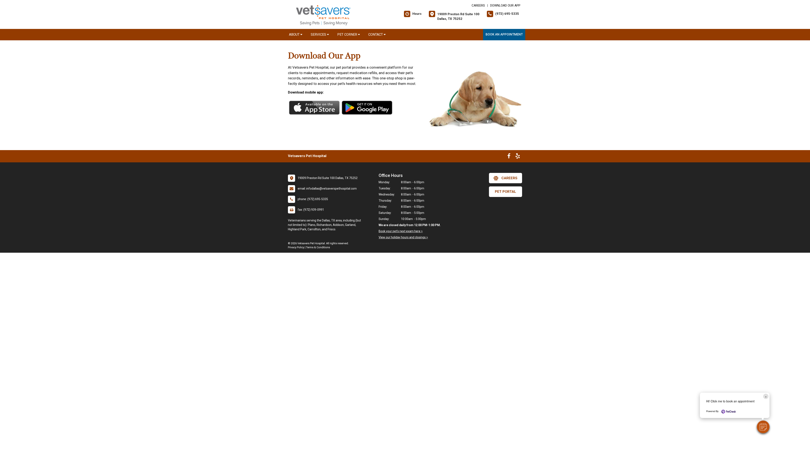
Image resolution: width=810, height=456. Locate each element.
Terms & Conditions (318, 247)
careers (509, 178)
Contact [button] (376, 35)
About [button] (294, 35)
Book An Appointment (504, 34)
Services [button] (319, 35)
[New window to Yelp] (517, 157)
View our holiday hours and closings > (403, 237)
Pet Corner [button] (347, 35)
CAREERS (478, 5)
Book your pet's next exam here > (401, 231)
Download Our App (505, 5)
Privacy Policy (296, 247)
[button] (763, 427)
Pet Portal (505, 191)
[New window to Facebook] (509, 157)
